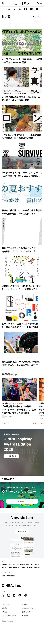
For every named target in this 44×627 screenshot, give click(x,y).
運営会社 (25, 604)
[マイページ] (3, 3)
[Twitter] (14, 9)
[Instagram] (20, 9)
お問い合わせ (26, 612)
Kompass (11, 575)
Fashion (37, 567)
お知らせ (4, 612)
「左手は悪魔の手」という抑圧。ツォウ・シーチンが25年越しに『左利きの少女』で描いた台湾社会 (19, 409)
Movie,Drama (25, 564)
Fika (3, 575)
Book (4, 567)
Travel (29, 567)
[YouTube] (31, 9)
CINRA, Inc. (11, 586)
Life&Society (13, 567)
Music (4, 564)
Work (23, 567)
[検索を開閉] (37, 3)
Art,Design (13, 564)
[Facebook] (25, 9)
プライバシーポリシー (9, 615)
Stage (35, 564)
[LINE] (37, 9)
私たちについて (7, 604)
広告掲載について (27, 608)
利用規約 (25, 615)
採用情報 (4, 608)
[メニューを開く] (41, 3)
